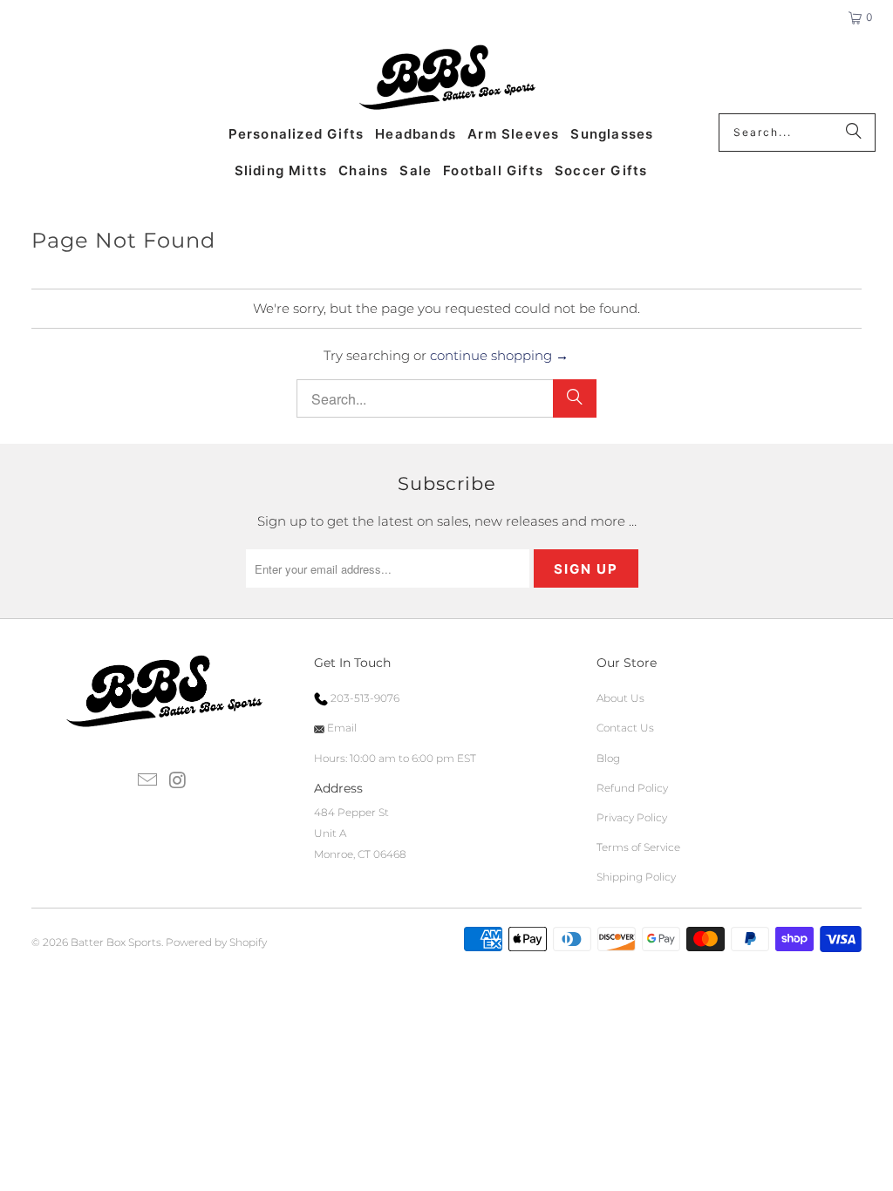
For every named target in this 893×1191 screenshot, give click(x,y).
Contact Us (625, 727)
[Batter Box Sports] (447, 78)
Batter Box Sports (116, 942)
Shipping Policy (636, 876)
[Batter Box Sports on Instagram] (178, 781)
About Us (620, 697)
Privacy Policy (631, 817)
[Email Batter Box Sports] (148, 781)
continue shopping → (499, 355)
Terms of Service (638, 847)
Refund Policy (632, 787)
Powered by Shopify (216, 942)
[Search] (854, 132)
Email (340, 727)
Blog (608, 758)
